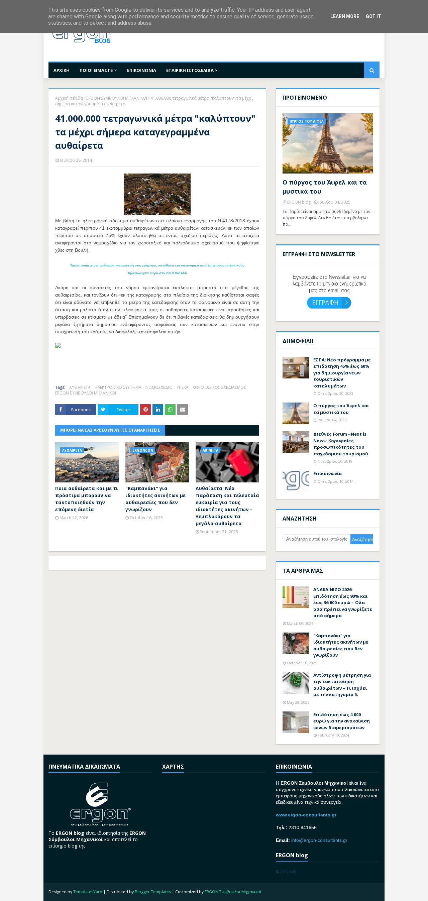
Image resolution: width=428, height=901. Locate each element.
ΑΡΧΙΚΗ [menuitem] (62, 70)
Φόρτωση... (288, 871)
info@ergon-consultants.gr (319, 840)
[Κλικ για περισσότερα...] (58, 346)
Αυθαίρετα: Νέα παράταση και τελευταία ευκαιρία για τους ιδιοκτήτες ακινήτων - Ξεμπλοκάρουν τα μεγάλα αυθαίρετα (227, 506)
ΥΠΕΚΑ (183, 387)
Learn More (344, 16)
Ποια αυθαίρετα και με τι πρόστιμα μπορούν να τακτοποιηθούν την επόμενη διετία (86, 499)
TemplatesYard (87, 892)
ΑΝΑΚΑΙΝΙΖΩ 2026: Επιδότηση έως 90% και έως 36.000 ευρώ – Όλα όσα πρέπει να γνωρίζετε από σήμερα (342, 602)
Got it (373, 16)
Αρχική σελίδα (69, 98)
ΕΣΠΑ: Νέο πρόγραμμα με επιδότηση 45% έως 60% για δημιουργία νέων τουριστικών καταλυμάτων (342, 373)
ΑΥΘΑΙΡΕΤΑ (80, 387)
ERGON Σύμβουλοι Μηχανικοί (233, 892)
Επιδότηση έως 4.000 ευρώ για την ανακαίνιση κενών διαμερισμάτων (341, 720)
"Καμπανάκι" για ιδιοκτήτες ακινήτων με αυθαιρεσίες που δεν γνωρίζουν (155, 499)
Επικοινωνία (327, 473)
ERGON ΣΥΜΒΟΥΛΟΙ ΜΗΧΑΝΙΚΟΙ (116, 98)
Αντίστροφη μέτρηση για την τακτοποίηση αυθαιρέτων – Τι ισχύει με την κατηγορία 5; (342, 685)
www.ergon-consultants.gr (306, 814)
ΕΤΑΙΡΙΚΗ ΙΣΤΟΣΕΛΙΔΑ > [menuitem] (191, 70)
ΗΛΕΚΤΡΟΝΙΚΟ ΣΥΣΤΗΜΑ (118, 387)
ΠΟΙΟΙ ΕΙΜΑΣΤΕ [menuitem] (96, 70)
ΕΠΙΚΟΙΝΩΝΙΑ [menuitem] (141, 70)
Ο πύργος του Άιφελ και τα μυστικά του (325, 186)
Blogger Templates (153, 892)
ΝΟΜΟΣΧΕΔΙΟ (159, 387)
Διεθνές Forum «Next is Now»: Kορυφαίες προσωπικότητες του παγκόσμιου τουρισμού (340, 444)
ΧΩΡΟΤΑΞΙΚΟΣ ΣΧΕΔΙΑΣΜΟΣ (219, 387)
